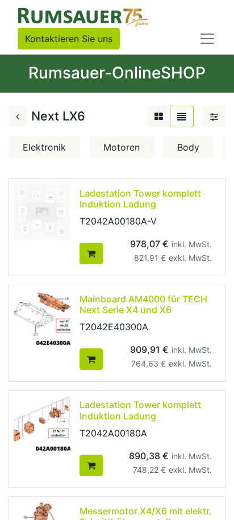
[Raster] (158, 116)
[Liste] (182, 116)
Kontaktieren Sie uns (68, 38)
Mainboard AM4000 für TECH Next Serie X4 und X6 (143, 304)
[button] (91, 253)
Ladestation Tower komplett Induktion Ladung (140, 199)
